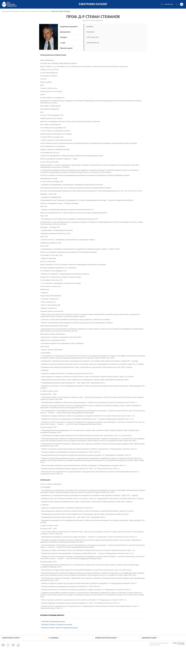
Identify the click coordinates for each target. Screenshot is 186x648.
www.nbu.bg (167, 4)
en (176, 4)
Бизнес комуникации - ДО (41, 11)
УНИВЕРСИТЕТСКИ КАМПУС (106, 638)
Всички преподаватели (94, 21)
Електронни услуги (10, 638)
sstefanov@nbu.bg (92, 43)
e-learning (53, 638)
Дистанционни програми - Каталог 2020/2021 (17, 11)
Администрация (149, 638)
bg (181, 4)
